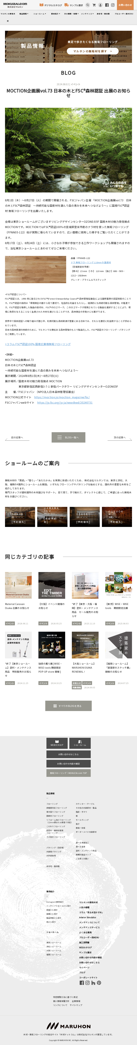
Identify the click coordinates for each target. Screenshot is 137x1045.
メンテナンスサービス (89, 927)
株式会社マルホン (87, 1034)
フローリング (52, 803)
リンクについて (60, 1005)
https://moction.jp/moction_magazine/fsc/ (62, 397)
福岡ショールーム (53, 954)
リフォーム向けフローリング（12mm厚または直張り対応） (59, 820)
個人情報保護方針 (61, 1001)
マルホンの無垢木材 (88, 902)
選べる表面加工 (82, 842)
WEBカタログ (57, 744)
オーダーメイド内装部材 (86, 831)
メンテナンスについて (89, 922)
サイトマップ (76, 1005)
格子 (78, 823)
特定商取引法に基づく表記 (65, 997)
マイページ (84, 967)
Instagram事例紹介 (55, 901)
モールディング (82, 819)
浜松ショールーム (53, 946)
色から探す (51, 922)
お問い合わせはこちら (68, 754)
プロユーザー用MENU (89, 937)
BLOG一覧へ (72, 437)
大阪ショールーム (53, 950)
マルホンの (8, 17)
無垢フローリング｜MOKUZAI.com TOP (68, 773)
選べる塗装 (80, 846)
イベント (75, 84)
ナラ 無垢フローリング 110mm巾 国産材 (91, 262)
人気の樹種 (84, 907)
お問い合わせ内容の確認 (68, 763)
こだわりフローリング (55, 826)
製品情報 (23, 14)
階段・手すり (81, 811)
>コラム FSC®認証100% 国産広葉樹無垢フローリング (38, 344)
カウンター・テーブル (85, 803)
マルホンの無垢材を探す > (92, 51)
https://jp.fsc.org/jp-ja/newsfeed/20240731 (65, 402)
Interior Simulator (87, 917)
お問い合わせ (125, 5)
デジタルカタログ (53, 5)
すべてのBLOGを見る (70, 706)
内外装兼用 (51, 855)
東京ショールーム (53, 942)
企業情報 (76, 1001)
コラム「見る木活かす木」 (91, 912)
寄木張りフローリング (55, 811)
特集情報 (77, 687)
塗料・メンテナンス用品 (86, 850)
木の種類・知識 (70, 14)
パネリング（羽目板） (55, 847)
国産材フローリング (54, 815)
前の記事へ (17, 437)
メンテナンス (86, 14)
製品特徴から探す (53, 918)
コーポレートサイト (88, 977)
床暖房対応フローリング (56, 807)
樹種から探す (52, 914)
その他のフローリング (55, 836)
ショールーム (39, 14)
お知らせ (77, 683)
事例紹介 (55, 14)
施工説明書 (84, 942)
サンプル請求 (76, 5)
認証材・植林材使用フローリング (54, 831)
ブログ (82, 972)
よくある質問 (85, 932)
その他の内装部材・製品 (86, 807)
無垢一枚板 (80, 827)
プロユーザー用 (124, 14)
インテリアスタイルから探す (58, 905)
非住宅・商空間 (103, 14)
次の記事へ (120, 437)
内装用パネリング (53, 851)
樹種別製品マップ (83, 854)
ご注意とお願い (82, 858)
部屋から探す (52, 910)
